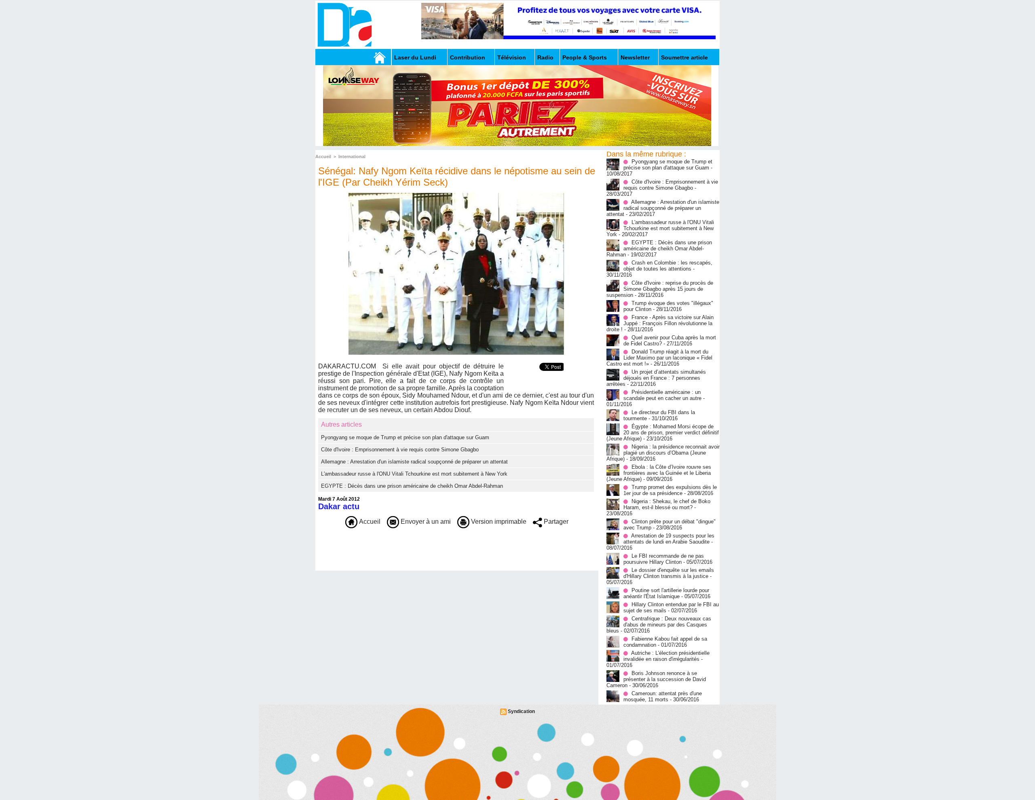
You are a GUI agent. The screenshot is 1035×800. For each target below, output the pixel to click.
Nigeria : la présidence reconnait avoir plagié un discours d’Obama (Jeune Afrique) (663, 453)
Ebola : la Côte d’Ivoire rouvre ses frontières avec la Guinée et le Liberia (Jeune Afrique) (658, 473)
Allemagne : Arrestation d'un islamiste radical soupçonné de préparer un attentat (414, 462)
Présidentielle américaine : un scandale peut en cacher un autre (662, 395)
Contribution (467, 57)
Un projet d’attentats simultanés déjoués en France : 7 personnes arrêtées (656, 378)
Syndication (521, 711)
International (351, 156)
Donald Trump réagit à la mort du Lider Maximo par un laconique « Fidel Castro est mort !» (659, 358)
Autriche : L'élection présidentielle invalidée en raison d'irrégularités (666, 656)
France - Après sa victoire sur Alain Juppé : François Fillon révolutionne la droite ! (660, 323)
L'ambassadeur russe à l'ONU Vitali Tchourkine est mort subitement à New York (414, 474)
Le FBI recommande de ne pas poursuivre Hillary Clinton (663, 559)
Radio (545, 57)
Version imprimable (497, 521)
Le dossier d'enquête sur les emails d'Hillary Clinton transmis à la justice (668, 573)
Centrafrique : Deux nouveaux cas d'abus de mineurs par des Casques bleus (658, 625)
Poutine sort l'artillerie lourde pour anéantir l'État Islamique (666, 593)
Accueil (323, 156)
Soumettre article (684, 57)
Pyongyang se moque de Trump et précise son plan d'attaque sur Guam (405, 437)
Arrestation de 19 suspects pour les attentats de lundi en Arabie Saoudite (668, 539)
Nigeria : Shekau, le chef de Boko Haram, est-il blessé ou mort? (666, 504)
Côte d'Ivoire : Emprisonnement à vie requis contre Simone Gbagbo (400, 450)
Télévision (511, 57)
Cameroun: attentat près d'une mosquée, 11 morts (662, 696)
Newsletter (635, 57)
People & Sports (584, 57)
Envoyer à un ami (425, 521)
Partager (555, 521)
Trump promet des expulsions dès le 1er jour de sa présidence (670, 490)
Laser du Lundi (415, 57)
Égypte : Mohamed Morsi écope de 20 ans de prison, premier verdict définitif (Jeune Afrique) (662, 432)
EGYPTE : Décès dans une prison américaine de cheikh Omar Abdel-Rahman (412, 486)
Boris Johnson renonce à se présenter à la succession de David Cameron (656, 679)
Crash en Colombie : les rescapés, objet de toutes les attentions (667, 266)
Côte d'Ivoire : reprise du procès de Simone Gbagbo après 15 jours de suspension (659, 289)
